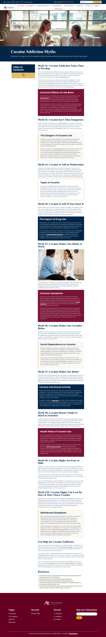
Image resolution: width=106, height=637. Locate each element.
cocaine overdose (58, 149)
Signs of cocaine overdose (60, 529)
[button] (30, 6)
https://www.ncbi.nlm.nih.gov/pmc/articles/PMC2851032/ (55, 579)
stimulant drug (44, 97)
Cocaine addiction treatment (54, 234)
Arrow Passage (49, 563)
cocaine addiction (64, 77)
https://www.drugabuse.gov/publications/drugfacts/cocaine (56, 580)
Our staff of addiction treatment (72, 563)
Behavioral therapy (66, 547)
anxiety (63, 348)
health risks (55, 400)
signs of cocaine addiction (53, 446)
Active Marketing (73, 633)
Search (97, 2)
